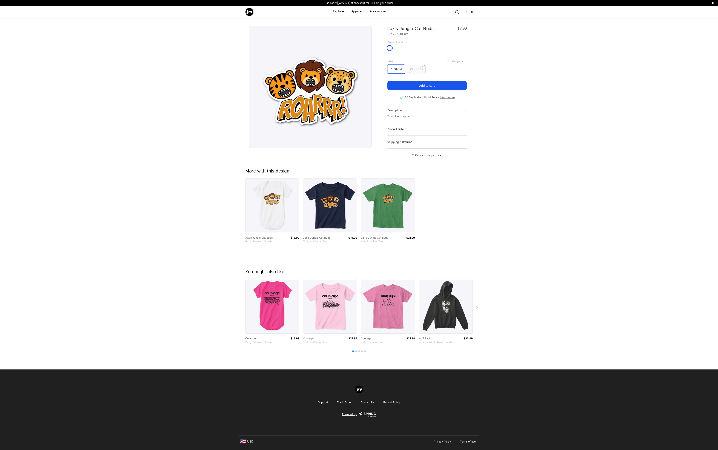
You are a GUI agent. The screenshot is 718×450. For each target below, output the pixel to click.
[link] (272, 206)
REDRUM (343, 3)
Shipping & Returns (399, 142)
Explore (338, 11)
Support (323, 402)
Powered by (349, 414)
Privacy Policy (442, 441)
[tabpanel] (310, 87)
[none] (455, 61)
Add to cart (427, 86)
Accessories (378, 11)
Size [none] (390, 61)
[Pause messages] (713, 3)
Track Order (344, 402)
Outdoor (416, 69)
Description (394, 110)
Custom (396, 69)
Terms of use (468, 441)
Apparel (356, 11)
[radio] (396, 69)
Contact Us (367, 402)
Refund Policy (391, 402)
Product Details (396, 129)
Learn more (447, 97)
